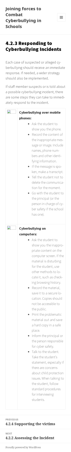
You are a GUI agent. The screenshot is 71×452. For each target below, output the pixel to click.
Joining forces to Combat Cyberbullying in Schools (23, 17)
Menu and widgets (61, 21)
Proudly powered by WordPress (23, 447)
